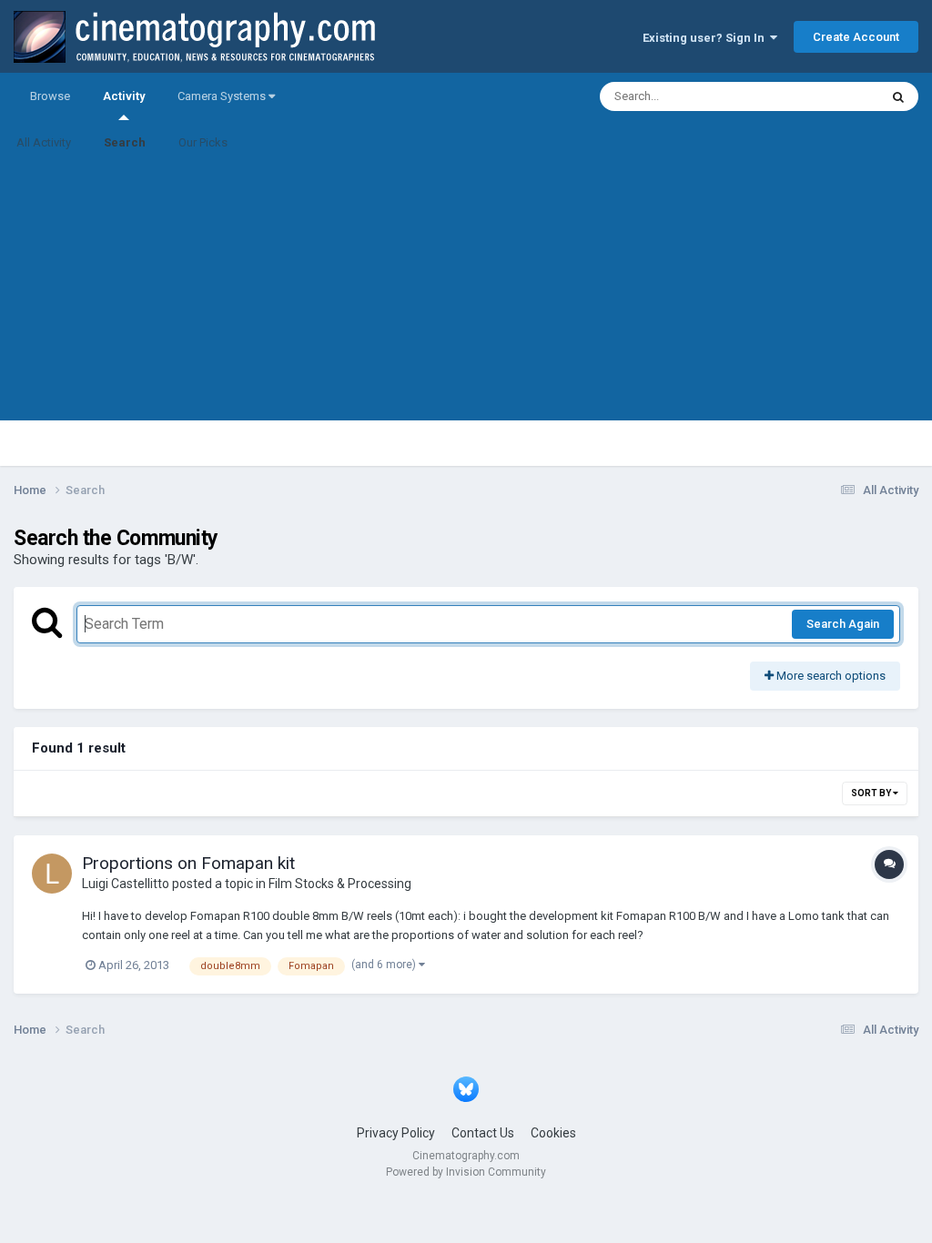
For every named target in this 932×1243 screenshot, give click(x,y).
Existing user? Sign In (706, 38)
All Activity (43, 142)
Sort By (872, 793)
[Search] (898, 96)
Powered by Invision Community (466, 1172)
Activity (124, 96)
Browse (50, 96)
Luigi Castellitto (125, 883)
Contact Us (482, 1133)
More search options (830, 675)
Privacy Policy (396, 1133)
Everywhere (824, 96)
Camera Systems (222, 96)
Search (125, 142)
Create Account (856, 37)
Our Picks (203, 142)
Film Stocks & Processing (339, 883)
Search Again (842, 624)
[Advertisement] (466, 293)
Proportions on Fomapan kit (188, 863)
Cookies (553, 1133)
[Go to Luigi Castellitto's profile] (52, 874)
